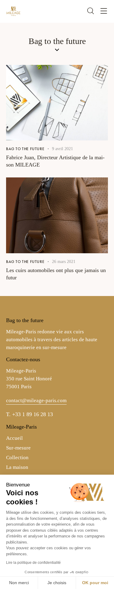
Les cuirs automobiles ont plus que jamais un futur (56, 274)
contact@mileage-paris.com (36, 400)
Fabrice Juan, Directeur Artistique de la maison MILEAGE (55, 161)
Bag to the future (25, 148)
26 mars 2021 (63, 261)
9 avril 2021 (62, 148)
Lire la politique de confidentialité (33, 562)
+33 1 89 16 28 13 (32, 414)
